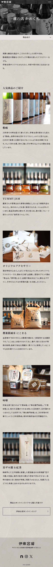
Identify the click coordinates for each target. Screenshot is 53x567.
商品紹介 (26, 37)
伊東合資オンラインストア (26, 511)
